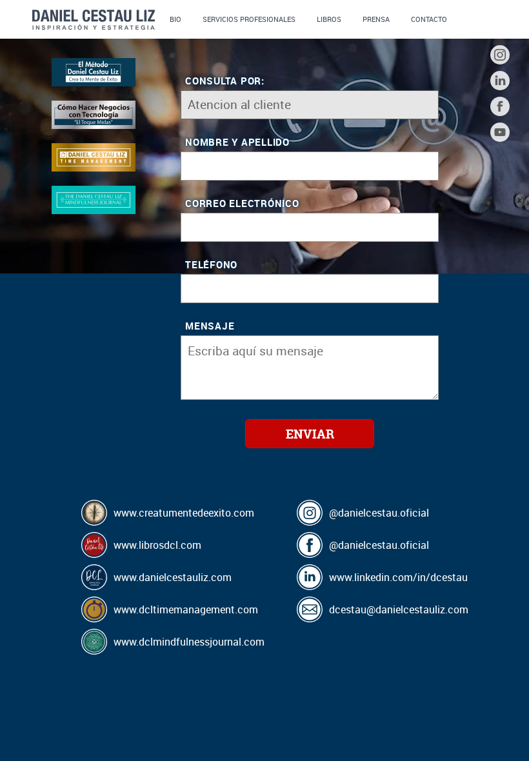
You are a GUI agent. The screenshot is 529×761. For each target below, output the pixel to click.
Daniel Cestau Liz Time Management (93, 157)
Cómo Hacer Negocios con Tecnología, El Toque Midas (93, 114)
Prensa (376, 19)
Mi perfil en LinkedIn (500, 80)
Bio (175, 19)
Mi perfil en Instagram (500, 54)
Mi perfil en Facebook (500, 106)
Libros (329, 19)
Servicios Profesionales (249, 19)
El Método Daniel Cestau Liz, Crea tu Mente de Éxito (93, 72)
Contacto (429, 19)
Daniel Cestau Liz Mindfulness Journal (93, 199)
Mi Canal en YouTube (500, 132)
